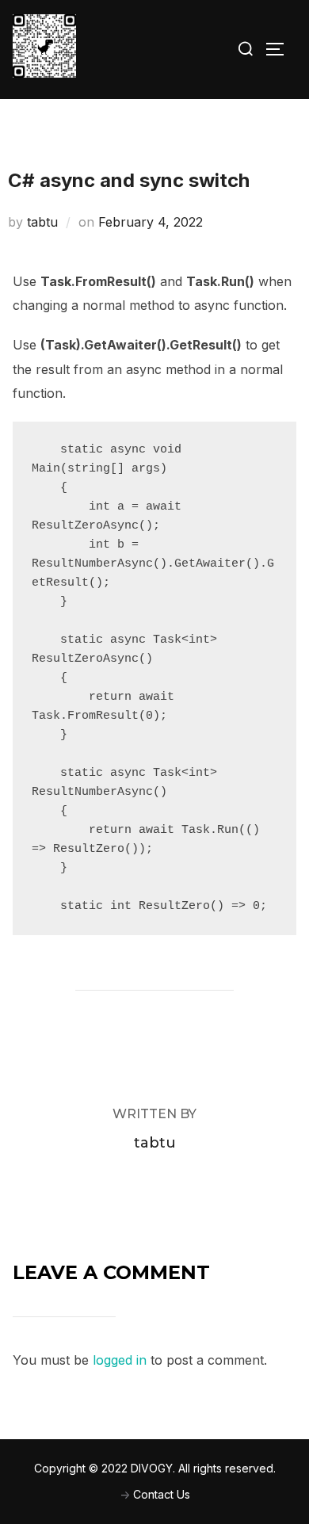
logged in (120, 1360)
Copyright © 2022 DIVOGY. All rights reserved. (155, 1468)
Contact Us (161, 1494)
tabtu (42, 222)
